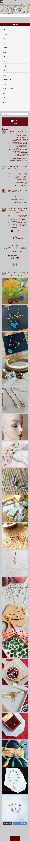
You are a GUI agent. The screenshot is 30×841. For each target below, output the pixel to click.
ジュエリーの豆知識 (7, 89)
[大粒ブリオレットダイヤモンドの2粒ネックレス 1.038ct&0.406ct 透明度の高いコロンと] (15, 563)
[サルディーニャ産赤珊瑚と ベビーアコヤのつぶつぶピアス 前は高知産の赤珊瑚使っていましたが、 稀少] (15, 536)
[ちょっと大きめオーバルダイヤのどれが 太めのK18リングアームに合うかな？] (15, 372)
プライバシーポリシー (9, 831)
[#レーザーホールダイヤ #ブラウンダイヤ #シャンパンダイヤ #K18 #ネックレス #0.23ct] (15, 726)
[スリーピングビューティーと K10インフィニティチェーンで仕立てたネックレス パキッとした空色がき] (15, 318)
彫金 (3, 93)
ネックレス (5, 34)
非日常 (4, 66)
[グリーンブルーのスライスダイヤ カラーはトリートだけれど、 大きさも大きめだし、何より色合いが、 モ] (15, 644)
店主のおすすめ (6, 80)
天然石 (4, 75)
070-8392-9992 (17, 252)
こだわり (4, 61)
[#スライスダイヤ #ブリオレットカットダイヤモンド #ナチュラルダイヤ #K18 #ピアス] (15, 699)
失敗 (3, 39)
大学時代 (4, 48)
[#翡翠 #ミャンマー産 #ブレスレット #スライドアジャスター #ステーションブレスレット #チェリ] (15, 780)
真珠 (3, 30)
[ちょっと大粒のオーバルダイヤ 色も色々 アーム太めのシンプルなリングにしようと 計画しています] (15, 508)
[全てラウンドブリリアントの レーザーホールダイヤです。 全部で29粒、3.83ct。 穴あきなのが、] (15, 590)
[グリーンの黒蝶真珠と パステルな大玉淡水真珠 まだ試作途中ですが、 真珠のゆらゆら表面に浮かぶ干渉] (15, 617)
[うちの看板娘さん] (15, 427)
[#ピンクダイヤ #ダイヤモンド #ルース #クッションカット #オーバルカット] (15, 808)
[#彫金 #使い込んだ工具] (15, 753)
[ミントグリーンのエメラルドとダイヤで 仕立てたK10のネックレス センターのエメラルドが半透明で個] (15, 345)
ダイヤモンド (6, 84)
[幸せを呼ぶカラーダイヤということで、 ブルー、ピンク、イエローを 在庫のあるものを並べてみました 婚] (15, 454)
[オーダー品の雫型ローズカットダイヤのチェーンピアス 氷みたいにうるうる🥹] (15, 400)
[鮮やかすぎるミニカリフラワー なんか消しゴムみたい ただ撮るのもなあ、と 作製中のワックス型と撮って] (15, 291)
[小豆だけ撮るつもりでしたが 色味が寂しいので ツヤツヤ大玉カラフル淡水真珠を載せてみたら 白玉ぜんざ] (15, 672)
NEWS (4, 107)
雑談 (3, 57)
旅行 (3, 70)
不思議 (4, 52)
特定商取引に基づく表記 (20, 831)
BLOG (4, 102)
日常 (3, 98)
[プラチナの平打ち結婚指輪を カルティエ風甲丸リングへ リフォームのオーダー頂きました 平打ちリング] (15, 481)
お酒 (3, 43)
